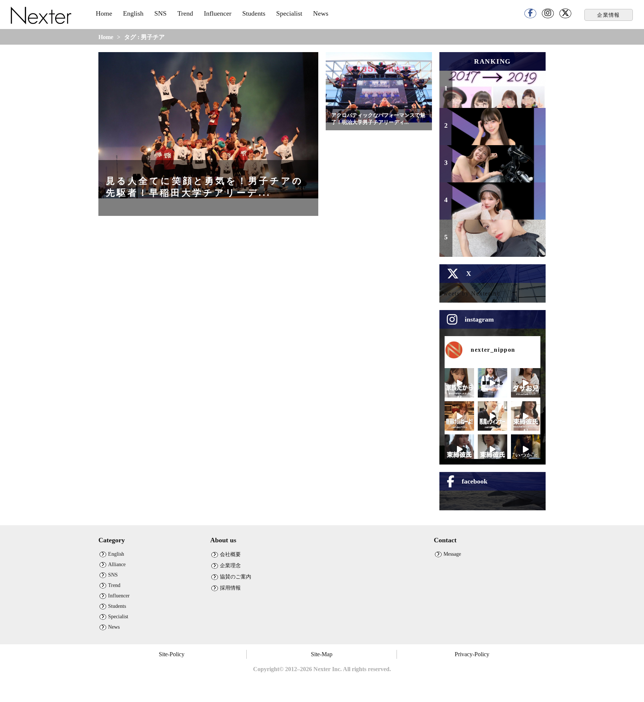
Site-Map (321, 654)
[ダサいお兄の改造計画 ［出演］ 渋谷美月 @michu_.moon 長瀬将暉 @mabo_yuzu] (525, 383)
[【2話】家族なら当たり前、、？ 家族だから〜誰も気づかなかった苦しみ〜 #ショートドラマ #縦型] (459, 383)
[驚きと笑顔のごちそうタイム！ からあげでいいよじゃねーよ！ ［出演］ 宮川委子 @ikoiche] (459, 416)
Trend (185, 13)
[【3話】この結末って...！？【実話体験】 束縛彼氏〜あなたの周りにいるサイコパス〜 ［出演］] (525, 416)
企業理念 (230, 565)
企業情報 (608, 15)
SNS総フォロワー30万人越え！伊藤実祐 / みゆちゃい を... (497, 205)
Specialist (289, 13)
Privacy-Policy (472, 654)
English (133, 13)
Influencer (217, 13)
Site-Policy (171, 654)
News (320, 13)
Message (452, 554)
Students (253, 13)
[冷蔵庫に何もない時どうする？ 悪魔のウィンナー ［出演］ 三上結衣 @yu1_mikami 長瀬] (492, 416)
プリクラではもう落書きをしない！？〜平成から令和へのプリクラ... (497, 90)
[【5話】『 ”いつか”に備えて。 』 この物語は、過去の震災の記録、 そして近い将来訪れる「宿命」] (525, 449)
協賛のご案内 (235, 577)
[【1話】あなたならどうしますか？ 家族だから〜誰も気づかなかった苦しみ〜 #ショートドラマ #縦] (492, 383)
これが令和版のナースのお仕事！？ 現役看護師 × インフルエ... (495, 127)
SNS (160, 13)
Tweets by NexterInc (469, 293)
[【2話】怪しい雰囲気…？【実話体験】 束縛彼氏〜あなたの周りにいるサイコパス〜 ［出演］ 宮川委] (459, 449)
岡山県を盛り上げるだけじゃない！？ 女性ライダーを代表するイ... (497, 164)
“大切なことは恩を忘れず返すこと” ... (496, 242)
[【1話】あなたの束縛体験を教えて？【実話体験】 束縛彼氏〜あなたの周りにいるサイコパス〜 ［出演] (492, 449)
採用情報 (230, 588)
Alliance (117, 564)
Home (104, 13)
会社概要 (230, 554)
